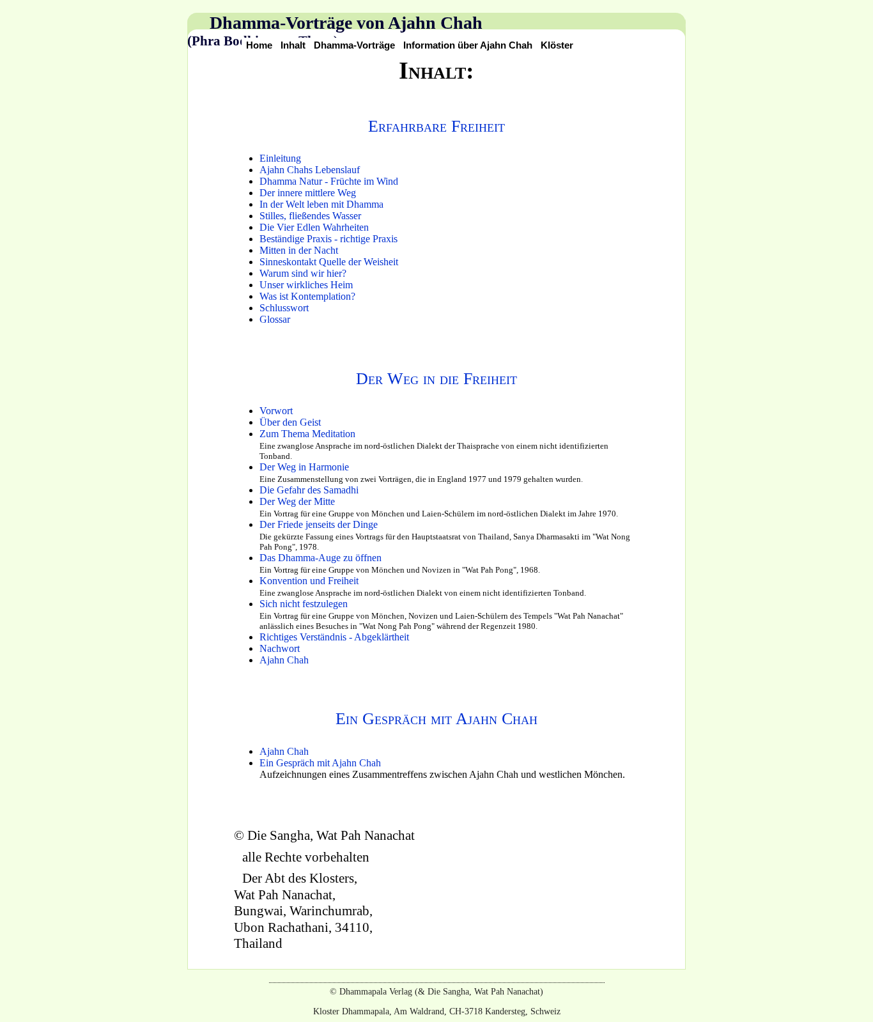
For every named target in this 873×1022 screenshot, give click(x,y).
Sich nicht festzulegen (303, 603)
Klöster (557, 45)
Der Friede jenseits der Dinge (318, 524)
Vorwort (276, 410)
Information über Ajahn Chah (468, 45)
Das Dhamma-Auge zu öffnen (320, 557)
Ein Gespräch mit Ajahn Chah (436, 718)
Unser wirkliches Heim (306, 284)
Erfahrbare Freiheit (436, 126)
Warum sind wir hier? (302, 273)
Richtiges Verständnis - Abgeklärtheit (334, 636)
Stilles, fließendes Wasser (310, 215)
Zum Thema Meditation (307, 433)
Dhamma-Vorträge (354, 45)
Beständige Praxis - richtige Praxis (328, 238)
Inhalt (293, 45)
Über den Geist (290, 422)
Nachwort (279, 648)
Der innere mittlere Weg (307, 192)
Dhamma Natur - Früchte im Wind (328, 181)
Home (259, 45)
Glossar (274, 319)
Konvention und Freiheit (309, 580)
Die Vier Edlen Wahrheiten (314, 227)
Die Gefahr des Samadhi (309, 489)
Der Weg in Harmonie (304, 466)
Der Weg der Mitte (297, 501)
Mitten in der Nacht (298, 250)
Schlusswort (284, 307)
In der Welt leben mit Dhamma (321, 204)
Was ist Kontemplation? (307, 296)
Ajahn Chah (284, 659)
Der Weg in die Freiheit (436, 378)
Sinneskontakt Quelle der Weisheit (328, 261)
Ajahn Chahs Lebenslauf (309, 169)
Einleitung (280, 158)
